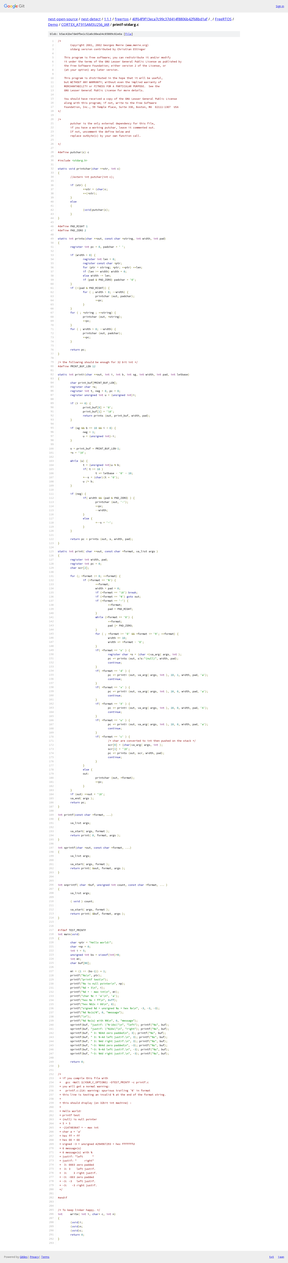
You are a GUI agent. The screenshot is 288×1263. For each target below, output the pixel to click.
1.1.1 (107, 19)
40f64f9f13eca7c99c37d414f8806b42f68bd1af (169, 19)
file (128, 34)
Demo (53, 24)
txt (271, 1256)
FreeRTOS (223, 19)
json (281, 1256)
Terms (45, 1257)
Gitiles (23, 1257)
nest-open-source (63, 19)
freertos (122, 19)
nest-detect (91, 19)
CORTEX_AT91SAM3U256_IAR (85, 24)
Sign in (280, 6)
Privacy (34, 1257)
